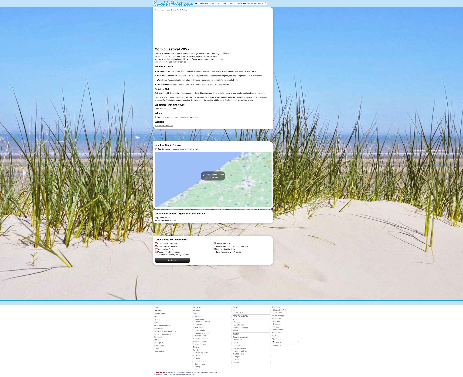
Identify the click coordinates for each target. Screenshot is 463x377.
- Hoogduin (158, 343)
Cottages (157, 340)
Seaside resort (160, 314)
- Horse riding (198, 361)
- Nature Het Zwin (240, 351)
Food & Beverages (240, 313)
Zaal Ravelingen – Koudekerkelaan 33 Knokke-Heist (177, 117)
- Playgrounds (199, 330)
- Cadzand (237, 345)
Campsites (158, 337)
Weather (261, 3)
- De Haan (276, 321)
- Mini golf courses (200, 339)
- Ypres (236, 362)
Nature (196, 347)
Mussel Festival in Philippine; (173, 253)
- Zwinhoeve (159, 345)
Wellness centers (200, 341)
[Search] (265, 3)
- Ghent (236, 359)
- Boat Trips (198, 327)
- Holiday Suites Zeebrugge (165, 331)
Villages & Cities (199, 344)
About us (275, 339)
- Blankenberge (278, 316)
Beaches (196, 310)
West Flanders (238, 354)
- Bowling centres (200, 336)
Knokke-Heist (203, 3)
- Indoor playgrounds (202, 333)
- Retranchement (239, 348)
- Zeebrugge (277, 313)
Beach (225, 3)
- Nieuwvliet (237, 340)
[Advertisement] (292, 62)
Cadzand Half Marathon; (167, 244)
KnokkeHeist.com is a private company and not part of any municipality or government (191, 372)
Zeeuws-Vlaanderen (241, 337)
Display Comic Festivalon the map (214, 176)
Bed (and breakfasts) (162, 334)
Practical (246, 3)
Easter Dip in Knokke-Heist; (168, 246)
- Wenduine (276, 318)
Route (235, 319)
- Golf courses (199, 364)
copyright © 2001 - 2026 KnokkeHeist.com (182, 374)
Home (156, 307)
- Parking (236, 322)
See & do (232, 3)
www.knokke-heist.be (164, 126)
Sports (196, 350)
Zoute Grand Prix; (232, 245)
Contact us (276, 346)
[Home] (196, 3)
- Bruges (236, 357)
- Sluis (235, 343)
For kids (157, 319)
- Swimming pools (200, 353)
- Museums (198, 316)
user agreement (157, 374)
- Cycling (197, 355)
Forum (235, 330)
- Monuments (198, 319)
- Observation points (201, 322)
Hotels (156, 348)
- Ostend (275, 327)
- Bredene (276, 324)
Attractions (197, 324)
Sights (195, 313)
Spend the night (216, 3)
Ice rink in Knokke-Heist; (229, 250)
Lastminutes (159, 351)
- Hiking (196, 358)
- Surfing (196, 367)
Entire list (172, 260)
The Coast (276, 307)
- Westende (276, 333)
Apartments (158, 329)
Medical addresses (240, 328)
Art (234, 310)
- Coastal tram (238, 325)
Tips (155, 316)
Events (239, 3)
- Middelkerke (277, 330)
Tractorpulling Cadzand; (167, 249)
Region (253, 3)
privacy (166, 374)
